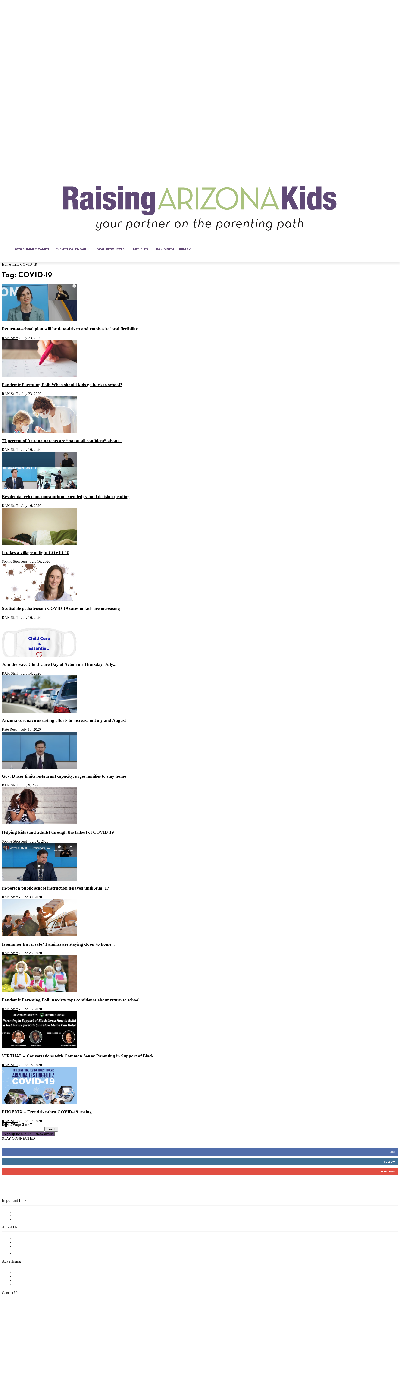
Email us (18, 1316)
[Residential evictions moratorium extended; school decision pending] (39, 488)
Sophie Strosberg (14, 561)
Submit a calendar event (34, 1254)
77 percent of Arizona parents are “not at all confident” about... (62, 440)
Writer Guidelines (28, 1250)
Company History (29, 1242)
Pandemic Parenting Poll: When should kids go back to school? (62, 384)
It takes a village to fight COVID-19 (35, 552)
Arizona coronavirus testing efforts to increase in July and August (64, 720)
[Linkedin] (25, 1351)
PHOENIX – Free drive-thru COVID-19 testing (47, 1111)
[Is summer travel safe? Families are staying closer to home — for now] (39, 935)
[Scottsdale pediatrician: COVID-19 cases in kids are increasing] (39, 600)
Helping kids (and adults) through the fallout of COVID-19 (58, 832)
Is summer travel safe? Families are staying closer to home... (58, 944)
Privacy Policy (25, 1219)
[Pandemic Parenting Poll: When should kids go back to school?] (39, 376)
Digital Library (26, 1216)
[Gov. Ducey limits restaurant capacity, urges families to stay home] (39, 768)
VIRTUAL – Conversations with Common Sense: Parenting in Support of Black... (79, 1056)
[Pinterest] (34, 1351)
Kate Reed (9, 729)
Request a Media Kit (31, 1276)
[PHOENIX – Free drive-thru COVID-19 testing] (39, 1103)
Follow (389, 1161)
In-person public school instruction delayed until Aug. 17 (55, 888)
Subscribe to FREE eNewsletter (40, 1212)
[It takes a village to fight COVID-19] (39, 544)
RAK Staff (10, 338)
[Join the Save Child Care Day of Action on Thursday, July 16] (39, 656)
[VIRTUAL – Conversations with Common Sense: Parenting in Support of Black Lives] (39, 1047)
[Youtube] (54, 1351)
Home (6, 264)
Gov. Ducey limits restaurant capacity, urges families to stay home (64, 776)
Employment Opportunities (37, 1246)
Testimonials (24, 1273)
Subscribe (388, 1171)
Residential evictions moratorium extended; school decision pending (66, 496)
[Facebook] (5, 1351)
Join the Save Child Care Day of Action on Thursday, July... (59, 664)
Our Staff (22, 1239)
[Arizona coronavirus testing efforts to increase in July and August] (39, 711)
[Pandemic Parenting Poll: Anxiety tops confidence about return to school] (39, 991)
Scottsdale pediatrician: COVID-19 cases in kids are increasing (61, 608)
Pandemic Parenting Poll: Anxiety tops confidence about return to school (71, 999)
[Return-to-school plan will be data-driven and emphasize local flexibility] (39, 320)
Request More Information (36, 1284)
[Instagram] (15, 1351)
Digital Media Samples (33, 1280)
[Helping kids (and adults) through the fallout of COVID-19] (39, 823)
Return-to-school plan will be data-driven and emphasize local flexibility (70, 328)
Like (392, 1152)
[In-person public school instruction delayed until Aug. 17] (39, 879)
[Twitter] (44, 1351)
